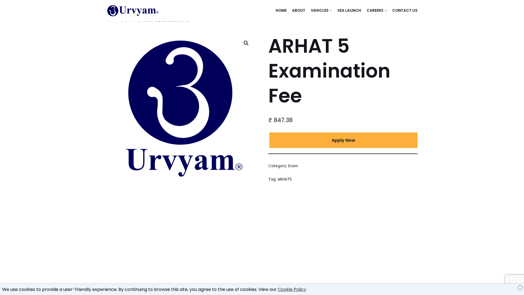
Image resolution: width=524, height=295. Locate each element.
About (298, 10)
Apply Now (343, 140)
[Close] (520, 287)
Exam (293, 166)
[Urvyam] (133, 10)
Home (281, 10)
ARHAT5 (285, 179)
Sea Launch (349, 10)
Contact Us (405, 10)
